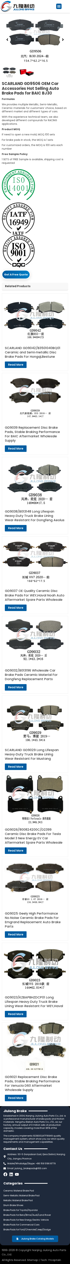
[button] (59, 6)
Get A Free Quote (16, 274)
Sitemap (32, 1260)
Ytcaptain (54, 1260)
